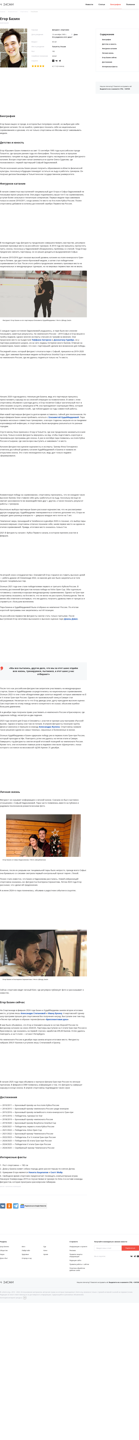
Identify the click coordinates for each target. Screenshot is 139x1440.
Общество (4, 1250)
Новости (89, 4)
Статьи (101, 4)
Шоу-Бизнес (4, 1246)
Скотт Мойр (56, 1172)
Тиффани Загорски (41, 340)
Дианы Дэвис (71, 619)
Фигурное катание (109, 48)
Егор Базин (34, 12)
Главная (2, 12)
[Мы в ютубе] (138, 1256)
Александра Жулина (49, 726)
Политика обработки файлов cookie (77, 1269)
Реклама (73, 1250)
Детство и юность (109, 44)
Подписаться (130, 1248)
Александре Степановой (33, 1013)
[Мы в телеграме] (135, 1256)
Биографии (115, 4)
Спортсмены (24, 12)
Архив (45, 1254)
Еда (44, 1246)
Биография (106, 39)
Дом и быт (4, 1258)
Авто (23, 1246)
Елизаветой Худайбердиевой (64, 417)
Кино (45, 1250)
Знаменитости (12, 12)
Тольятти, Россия (59, 47)
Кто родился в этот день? (62, 37)
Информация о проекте (78, 1246)
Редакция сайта (75, 1260)
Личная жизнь (108, 53)
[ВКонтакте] (2, 1206)
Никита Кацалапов (38, 1172)
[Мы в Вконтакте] (131, 1256)
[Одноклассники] (9, 1206)
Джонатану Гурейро (64, 340)
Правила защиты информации (76, 1255)
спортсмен (65, 30)
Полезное (130, 4)
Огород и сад (26, 1258)
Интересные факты (109, 67)
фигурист (56, 30)
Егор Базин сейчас (109, 57)
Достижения (107, 62)
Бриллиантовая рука (57, 1019)
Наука (2, 1254)
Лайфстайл (26, 1250)
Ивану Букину (55, 1013)
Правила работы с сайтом (79, 1264)
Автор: (10, 1186)
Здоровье (25, 1254)
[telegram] (15, 1206)
